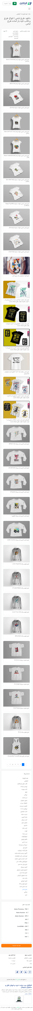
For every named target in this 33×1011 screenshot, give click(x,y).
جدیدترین (16, 36)
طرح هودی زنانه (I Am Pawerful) (21, 564)
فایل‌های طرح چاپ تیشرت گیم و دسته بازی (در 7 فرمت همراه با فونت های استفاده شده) (17, 348)
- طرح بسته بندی (24, 873)
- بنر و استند (25, 798)
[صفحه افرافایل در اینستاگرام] (29, 972)
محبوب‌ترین (15, 31)
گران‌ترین (16, 38)
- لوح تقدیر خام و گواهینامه (21, 856)
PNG (26, 923)
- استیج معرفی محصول (22, 870)
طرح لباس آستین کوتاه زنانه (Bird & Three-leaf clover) (17, 60)
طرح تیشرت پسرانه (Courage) (21, 684)
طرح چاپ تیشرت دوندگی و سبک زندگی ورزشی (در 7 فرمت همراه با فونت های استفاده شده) (17, 300)
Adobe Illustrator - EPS (21, 916)
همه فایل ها (24, 14)
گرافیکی (18, 14)
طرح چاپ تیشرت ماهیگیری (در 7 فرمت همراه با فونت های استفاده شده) (17, 324)
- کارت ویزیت (24, 789)
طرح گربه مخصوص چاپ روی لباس (20, 276)
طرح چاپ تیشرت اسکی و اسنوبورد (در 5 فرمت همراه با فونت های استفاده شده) (18, 396)
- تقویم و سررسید (24, 806)
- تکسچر (26, 825)
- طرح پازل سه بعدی (23, 864)
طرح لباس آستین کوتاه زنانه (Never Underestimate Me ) (16, 156)
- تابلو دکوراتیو (24, 881)
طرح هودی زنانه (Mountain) (22, 636)
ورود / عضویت (7, 3)
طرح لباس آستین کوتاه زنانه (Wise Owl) (19, 84)
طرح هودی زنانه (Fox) (23, 732)
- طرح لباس (25, 889)
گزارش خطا (29, 961)
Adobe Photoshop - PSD (21, 909)
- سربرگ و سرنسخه (23, 845)
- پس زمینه (25, 834)
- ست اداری (25, 842)
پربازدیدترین (15, 35)
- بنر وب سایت (24, 814)
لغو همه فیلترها (16, 945)
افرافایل (17, 1007)
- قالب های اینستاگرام (23, 784)
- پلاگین (26, 892)
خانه (29, 14)
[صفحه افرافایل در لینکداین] (25, 972)
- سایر (26, 895)
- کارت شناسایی (24, 811)
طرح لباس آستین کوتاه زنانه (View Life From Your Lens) (16, 132)
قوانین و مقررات (11, 958)
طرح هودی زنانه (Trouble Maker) (20, 588)
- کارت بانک (25, 828)
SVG (26, 930)
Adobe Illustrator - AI (22, 912)
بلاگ (31, 964)
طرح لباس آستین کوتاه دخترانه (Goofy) (19, 108)
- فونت (26, 831)
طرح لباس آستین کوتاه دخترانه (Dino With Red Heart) (17, 180)
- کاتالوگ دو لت (24, 803)
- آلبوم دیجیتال (24, 867)
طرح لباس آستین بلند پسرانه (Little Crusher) (18, 540)
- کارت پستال (25, 820)
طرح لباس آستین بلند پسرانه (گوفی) (20, 516)
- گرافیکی (26, 781)
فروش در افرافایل (28, 958)
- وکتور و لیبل (25, 823)
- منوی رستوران (24, 800)
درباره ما (13, 961)
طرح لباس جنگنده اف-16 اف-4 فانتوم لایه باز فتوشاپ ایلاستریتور (16, 372)
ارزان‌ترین (10, 36)
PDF (26, 937)
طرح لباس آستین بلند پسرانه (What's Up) (19, 444)
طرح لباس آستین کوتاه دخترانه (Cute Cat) (19, 252)
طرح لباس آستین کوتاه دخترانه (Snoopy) (19, 228)
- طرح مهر (25, 848)
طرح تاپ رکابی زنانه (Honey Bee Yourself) (18, 756)
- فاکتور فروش (24, 839)
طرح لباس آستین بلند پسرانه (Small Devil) (19, 468)
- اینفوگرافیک (25, 836)
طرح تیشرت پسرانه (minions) (21, 660)
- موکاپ (26, 795)
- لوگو (26, 792)
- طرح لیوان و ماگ (23, 884)
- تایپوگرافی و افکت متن (22, 861)
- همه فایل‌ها (26, 778)
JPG (26, 919)
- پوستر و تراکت (24, 786)
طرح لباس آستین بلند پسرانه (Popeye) (19, 492)
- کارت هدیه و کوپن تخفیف (21, 859)
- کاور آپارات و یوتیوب (23, 850)
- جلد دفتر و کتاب (23, 886)
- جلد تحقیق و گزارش (22, 875)
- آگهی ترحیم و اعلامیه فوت (21, 853)
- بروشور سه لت (24, 809)
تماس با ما (12, 964)
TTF (26, 933)
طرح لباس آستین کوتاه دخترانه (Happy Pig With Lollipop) (17, 204)
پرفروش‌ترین (15, 33)
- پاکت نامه (25, 878)
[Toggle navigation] (29, 8)
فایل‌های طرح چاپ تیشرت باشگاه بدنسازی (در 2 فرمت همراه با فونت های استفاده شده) (17, 420)
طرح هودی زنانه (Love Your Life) (20, 612)
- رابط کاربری (25, 817)
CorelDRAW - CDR (22, 926)
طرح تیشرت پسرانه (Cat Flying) (21, 708)
